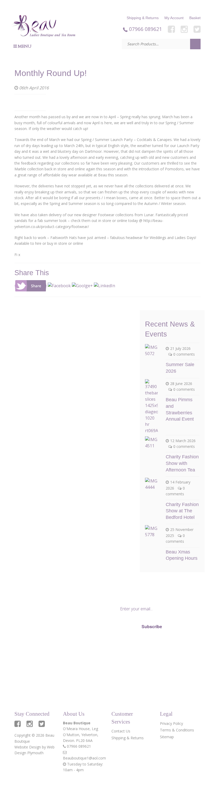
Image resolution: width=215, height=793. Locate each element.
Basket (195, 18)
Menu (24, 46)
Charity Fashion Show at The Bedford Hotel (182, 511)
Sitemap (167, 736)
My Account (174, 18)
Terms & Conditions (177, 729)
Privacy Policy (123, 645)
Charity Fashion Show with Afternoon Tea (182, 463)
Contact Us (120, 731)
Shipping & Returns (143, 18)
